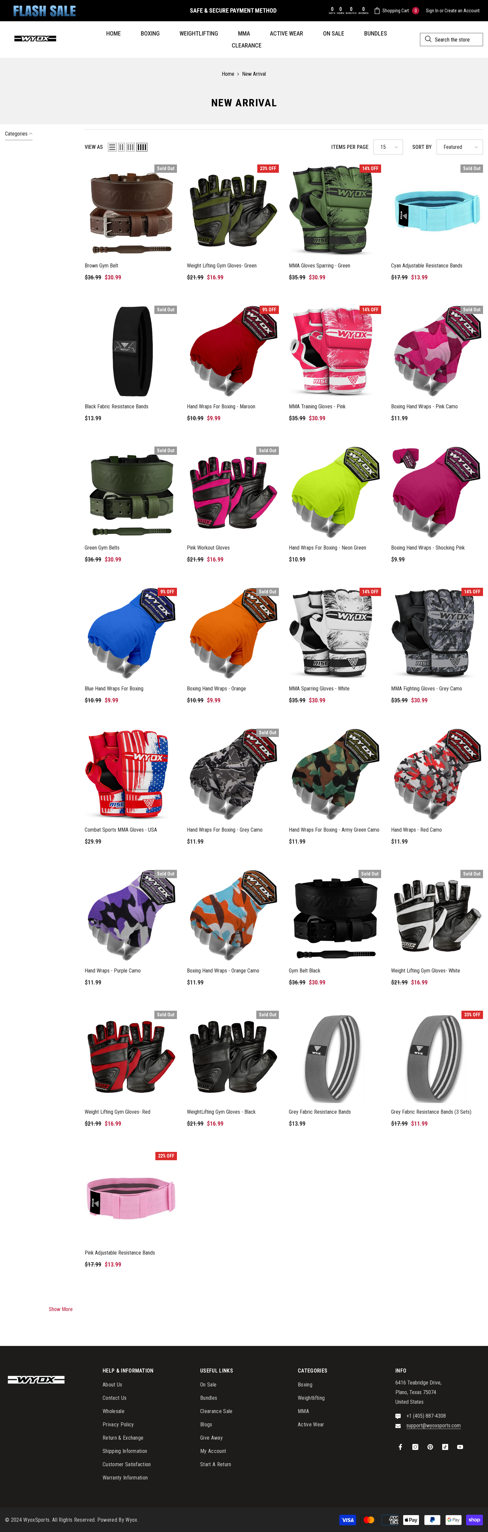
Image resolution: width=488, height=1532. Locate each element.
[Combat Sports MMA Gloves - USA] (131, 775)
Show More (61, 1309)
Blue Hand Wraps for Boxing (114, 688)
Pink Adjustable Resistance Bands (120, 1253)
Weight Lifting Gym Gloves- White (425, 971)
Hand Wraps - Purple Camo (113, 971)
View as (94, 147)
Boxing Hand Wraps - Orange (216, 688)
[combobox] (451, 39)
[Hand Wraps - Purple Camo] (131, 916)
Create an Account (462, 10)
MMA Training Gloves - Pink (317, 406)
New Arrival (254, 74)
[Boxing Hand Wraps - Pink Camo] (437, 352)
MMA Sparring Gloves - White (319, 688)
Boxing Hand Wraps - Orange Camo (223, 971)
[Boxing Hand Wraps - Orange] (233, 634)
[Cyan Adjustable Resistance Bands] (437, 210)
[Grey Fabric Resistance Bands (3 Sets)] (437, 1057)
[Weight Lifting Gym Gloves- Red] (131, 1057)
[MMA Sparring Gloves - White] (335, 634)
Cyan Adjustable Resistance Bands (426, 265)
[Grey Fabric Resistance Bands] (335, 1057)
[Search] (451, 39)
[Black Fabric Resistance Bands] (131, 352)
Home (228, 74)
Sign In (432, 10)
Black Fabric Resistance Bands (116, 406)
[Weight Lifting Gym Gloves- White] (437, 916)
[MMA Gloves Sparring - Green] (335, 210)
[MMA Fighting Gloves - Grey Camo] (437, 634)
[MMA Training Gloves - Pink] (335, 352)
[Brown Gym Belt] (131, 210)
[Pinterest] (430, 1447)
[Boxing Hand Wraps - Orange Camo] (233, 916)
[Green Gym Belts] (131, 493)
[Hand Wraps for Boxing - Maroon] (233, 352)
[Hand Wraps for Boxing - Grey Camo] (233, 775)
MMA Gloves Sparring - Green (319, 265)
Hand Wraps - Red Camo (416, 830)
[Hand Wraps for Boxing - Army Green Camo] (335, 775)
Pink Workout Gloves (208, 548)
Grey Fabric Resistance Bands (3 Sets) (431, 1112)
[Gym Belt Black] (335, 916)
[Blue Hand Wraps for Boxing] (131, 634)
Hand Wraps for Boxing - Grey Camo (225, 830)
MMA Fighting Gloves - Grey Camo (426, 688)
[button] (112, 147)
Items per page (349, 147)
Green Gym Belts (102, 548)
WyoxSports (36, 1520)
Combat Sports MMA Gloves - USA (121, 830)
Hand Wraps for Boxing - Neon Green (327, 548)
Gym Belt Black (304, 971)
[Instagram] (415, 1447)
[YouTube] (460, 1447)
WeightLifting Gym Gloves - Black (221, 1112)
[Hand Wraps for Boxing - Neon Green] (335, 493)
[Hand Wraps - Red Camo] (437, 775)
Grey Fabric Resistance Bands (320, 1112)
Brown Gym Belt (101, 265)
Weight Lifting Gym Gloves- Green (222, 265)
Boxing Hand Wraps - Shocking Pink (428, 548)
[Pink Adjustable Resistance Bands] (131, 1198)
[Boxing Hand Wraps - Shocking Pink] (437, 493)
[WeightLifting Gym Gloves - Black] (233, 1057)
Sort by (422, 147)
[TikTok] (445, 1447)
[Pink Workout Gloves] (233, 493)
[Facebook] (400, 1447)
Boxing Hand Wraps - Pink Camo (424, 406)
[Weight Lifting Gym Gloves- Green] (233, 210)
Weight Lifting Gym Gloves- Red (117, 1112)
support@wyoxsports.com (433, 1425)
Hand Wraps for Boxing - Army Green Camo (334, 830)
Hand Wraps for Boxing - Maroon (221, 406)
